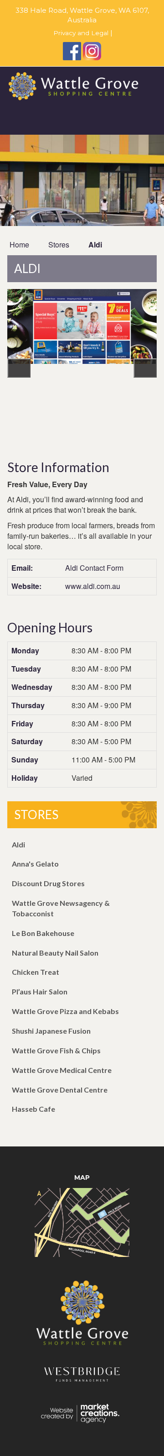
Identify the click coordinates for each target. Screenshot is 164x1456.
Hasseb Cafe (33, 1108)
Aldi (95, 244)
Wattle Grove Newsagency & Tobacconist (61, 908)
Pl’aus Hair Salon (39, 991)
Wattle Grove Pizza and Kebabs (65, 1011)
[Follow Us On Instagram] (92, 51)
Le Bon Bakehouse (43, 933)
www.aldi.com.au (92, 586)
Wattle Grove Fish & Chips (56, 1050)
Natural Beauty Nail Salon (55, 952)
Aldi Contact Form (94, 567)
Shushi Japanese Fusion (51, 1030)
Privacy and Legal (79, 33)
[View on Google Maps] (82, 1221)
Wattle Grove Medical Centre (62, 1070)
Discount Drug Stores (48, 883)
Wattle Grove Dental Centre (60, 1089)
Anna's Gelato (35, 863)
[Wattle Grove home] (82, 1317)
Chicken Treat (35, 971)
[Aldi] (82, 369)
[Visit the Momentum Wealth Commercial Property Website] (82, 1380)
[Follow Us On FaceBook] (72, 51)
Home (19, 244)
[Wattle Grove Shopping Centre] (82, 85)
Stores (58, 244)
